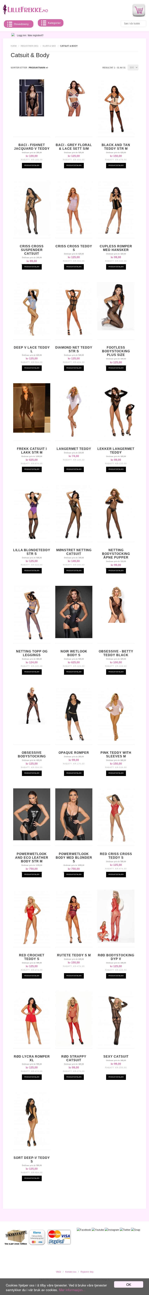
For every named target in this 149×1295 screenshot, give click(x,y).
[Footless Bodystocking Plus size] (115, 329)
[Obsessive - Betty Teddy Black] (115, 621)
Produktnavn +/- (38, 67)
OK (128, 1284)
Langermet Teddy (74, 448)
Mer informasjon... (72, 1289)
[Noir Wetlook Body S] (73, 637)
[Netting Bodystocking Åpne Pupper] (115, 539)
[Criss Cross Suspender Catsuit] (31, 235)
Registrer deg (29, 46)
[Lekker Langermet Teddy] (115, 437)
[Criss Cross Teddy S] (73, 235)
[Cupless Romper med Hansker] (115, 235)
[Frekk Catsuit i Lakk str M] (31, 431)
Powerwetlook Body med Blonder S (74, 857)
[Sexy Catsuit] (115, 1045)
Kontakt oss (70, 1272)
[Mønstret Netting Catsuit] (73, 539)
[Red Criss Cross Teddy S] (115, 843)
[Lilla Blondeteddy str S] (31, 539)
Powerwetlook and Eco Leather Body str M (31, 857)
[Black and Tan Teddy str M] (115, 134)
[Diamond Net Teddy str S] (73, 336)
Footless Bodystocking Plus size (116, 351)
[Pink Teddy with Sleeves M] (115, 741)
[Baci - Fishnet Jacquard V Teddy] (31, 115)
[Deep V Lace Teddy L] (31, 336)
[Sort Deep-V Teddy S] (31, 1146)
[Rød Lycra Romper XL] (31, 1045)
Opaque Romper (74, 752)
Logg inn (21, 35)
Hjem (13, 46)
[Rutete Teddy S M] (73, 944)
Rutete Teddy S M (74, 955)
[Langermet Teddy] (73, 437)
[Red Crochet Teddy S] (31, 944)
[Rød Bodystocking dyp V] (115, 941)
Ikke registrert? (35, 35)
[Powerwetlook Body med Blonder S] (73, 839)
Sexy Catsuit (116, 1056)
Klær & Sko (49, 46)
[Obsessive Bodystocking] (31, 723)
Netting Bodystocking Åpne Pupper (116, 553)
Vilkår (58, 1272)
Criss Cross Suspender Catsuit (32, 250)
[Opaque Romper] (73, 741)
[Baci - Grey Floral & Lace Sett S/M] (73, 115)
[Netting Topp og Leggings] (31, 640)
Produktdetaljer (31, 165)
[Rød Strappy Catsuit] (73, 1045)
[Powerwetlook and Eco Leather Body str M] (31, 839)
